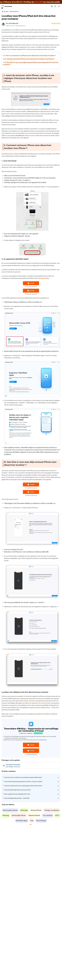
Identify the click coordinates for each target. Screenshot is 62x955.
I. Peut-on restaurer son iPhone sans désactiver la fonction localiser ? (30, 55)
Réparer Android (34, 815)
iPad (31, 821)
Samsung (6, 815)
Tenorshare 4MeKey (44, 477)
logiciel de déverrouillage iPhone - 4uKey (42, 707)
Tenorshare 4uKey (43, 278)
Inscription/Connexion (13, 764)
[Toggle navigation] (58, 6)
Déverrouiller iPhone (19, 815)
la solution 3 (20, 135)
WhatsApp (24, 810)
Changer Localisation (51, 810)
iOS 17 (57, 815)
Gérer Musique (41, 821)
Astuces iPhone (20, 26)
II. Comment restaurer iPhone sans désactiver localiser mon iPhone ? (30, 59)
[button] (30, 824)
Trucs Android (47, 815)
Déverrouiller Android (10, 810)
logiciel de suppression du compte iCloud (37, 703)
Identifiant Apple (21, 821)
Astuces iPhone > (14, 11)
